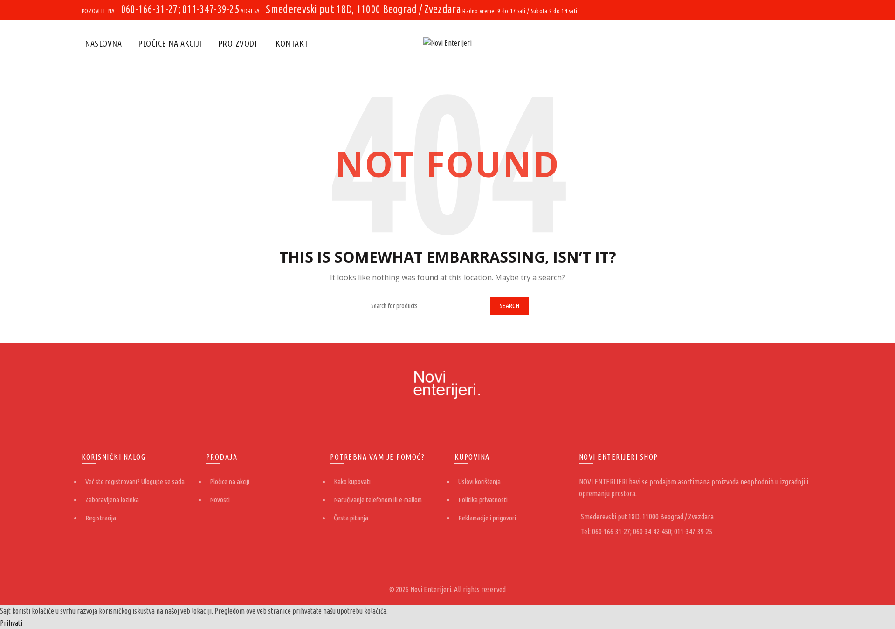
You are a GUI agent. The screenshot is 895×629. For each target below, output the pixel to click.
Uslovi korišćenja (479, 481)
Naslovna (103, 43)
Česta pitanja (351, 518)
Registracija (100, 518)
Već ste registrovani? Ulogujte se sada (135, 481)
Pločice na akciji (170, 43)
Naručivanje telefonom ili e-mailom (378, 500)
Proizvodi (237, 43)
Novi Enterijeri (430, 589)
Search (509, 306)
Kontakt (292, 43)
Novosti (220, 500)
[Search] (806, 43)
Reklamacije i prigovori (487, 518)
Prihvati (11, 623)
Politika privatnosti (483, 500)
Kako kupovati (352, 481)
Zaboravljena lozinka (112, 500)
